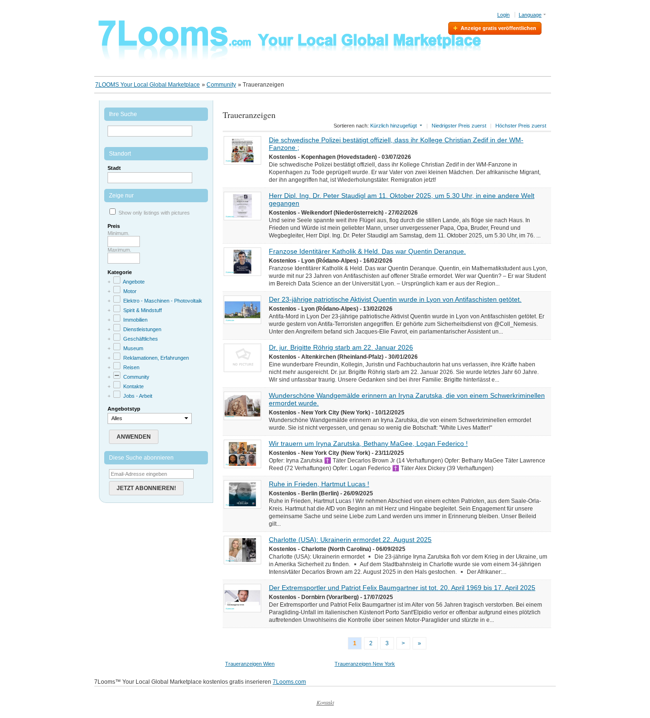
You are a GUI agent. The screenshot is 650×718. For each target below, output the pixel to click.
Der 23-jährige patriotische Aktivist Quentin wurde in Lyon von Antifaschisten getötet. (395, 299)
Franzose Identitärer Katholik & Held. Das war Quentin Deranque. (367, 251)
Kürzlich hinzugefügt (393, 125)
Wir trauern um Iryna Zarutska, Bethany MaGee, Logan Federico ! (368, 443)
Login (503, 15)
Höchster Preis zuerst (520, 125)
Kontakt (325, 702)
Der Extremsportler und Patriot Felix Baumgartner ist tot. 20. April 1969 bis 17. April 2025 (402, 587)
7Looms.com (289, 682)
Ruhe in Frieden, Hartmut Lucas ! (319, 484)
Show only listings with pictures (154, 213)
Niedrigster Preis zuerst (459, 125)
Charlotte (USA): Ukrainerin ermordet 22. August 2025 (350, 539)
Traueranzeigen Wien (250, 664)
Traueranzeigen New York (365, 664)
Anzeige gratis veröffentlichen (498, 28)
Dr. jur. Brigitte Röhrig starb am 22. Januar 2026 (341, 347)
